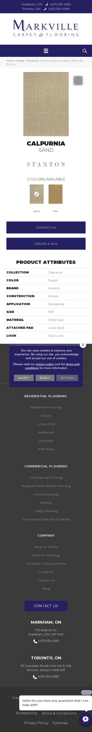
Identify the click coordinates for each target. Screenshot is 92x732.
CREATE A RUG (46, 244)
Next (85, 194)
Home (10, 60)
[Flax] (55, 194)
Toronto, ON (31, 9)
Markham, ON (31, 4)
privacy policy (45, 364)
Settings (67, 377)
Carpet (20, 60)
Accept (24, 377)
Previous (6, 194)
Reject (45, 377)
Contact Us (46, 227)
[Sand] (36, 194)
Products (32, 60)
